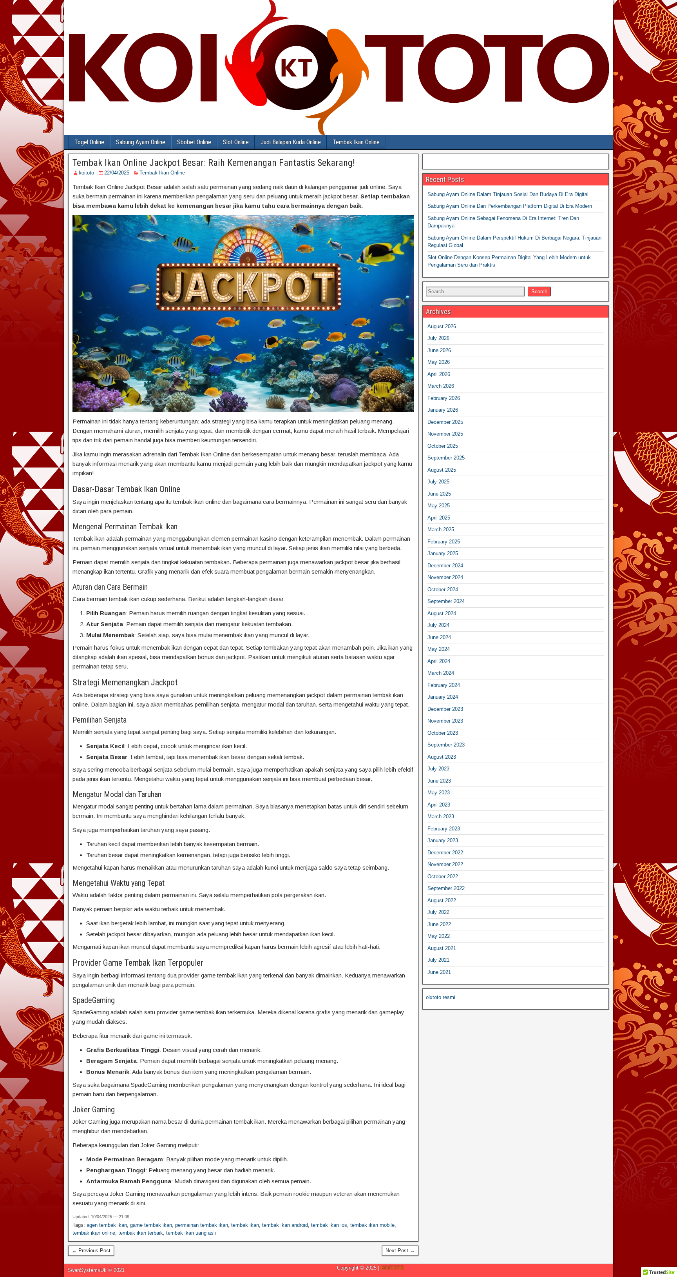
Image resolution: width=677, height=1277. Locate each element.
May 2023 (438, 793)
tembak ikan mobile (372, 1225)
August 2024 (441, 613)
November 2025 (445, 434)
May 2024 (438, 649)
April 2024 (438, 661)
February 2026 (443, 398)
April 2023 (438, 805)
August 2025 (441, 470)
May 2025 (438, 506)
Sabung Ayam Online (140, 142)
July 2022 (438, 912)
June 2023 (439, 781)
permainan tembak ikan (201, 1225)
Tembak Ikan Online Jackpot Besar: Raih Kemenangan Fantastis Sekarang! (213, 162)
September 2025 (446, 458)
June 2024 (439, 637)
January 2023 (442, 840)
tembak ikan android (285, 1225)
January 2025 (442, 553)
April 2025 (438, 518)
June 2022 (439, 924)
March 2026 (440, 386)
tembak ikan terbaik (140, 1233)
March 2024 (440, 673)
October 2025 (442, 446)
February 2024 (443, 685)
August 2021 (441, 948)
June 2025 (439, 494)
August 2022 (441, 900)
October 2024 (442, 589)
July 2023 (438, 769)
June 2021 (439, 972)
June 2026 (439, 350)
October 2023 (442, 733)
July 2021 (438, 960)
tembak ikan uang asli (191, 1233)
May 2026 (438, 362)
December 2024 (445, 566)
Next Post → (400, 1250)
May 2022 (438, 936)
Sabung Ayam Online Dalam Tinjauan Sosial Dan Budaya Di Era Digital (507, 194)
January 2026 (442, 410)
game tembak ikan (151, 1225)
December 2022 (445, 853)
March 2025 (440, 529)
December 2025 (445, 422)
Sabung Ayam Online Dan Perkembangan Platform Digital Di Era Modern (509, 206)
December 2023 (445, 709)
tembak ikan (245, 1225)
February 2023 (443, 829)
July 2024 (438, 625)
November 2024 (445, 577)
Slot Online (236, 142)
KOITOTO (392, 1268)
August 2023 (441, 757)
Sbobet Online (194, 142)
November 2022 (445, 864)
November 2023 (445, 721)
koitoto (86, 173)
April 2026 (438, 374)
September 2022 (446, 888)
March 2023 (440, 816)
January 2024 (442, 697)
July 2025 (438, 482)
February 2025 (443, 542)
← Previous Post (91, 1250)
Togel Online (89, 142)
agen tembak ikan (107, 1225)
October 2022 (442, 876)
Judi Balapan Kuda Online (291, 142)
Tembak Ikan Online (356, 142)
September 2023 (446, 745)
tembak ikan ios (329, 1225)
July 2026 (438, 338)
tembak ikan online (93, 1233)
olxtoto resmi (440, 997)
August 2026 (441, 326)
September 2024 (446, 601)
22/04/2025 (116, 173)
